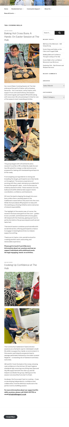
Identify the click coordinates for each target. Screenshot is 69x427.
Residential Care (17, 9)
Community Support (33, 9)
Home (6, 9)
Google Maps (10, 417)
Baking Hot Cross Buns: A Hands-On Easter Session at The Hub (21, 36)
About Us (47, 9)
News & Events (9, 13)
